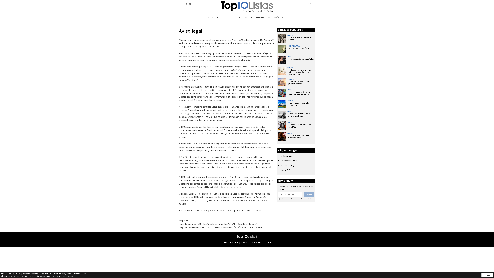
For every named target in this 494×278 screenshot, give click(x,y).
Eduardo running (287, 165)
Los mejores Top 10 (288, 160)
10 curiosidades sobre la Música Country (298, 136)
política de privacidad (303, 199)
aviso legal (234, 242)
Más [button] (284, 17)
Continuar (487, 275)
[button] (180, 4)
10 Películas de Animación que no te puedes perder (298, 93)
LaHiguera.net (286, 156)
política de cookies (67, 276)
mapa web (256, 242)
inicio (225, 242)
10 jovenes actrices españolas (300, 59)
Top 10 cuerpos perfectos (298, 48)
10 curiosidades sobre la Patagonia (298, 104)
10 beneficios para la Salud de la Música (299, 125)
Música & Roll (286, 170)
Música (219, 17)
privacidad (245, 242)
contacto (267, 242)
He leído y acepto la (295, 199)
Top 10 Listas (247, 6)
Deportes (259, 17)
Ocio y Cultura (233, 17)
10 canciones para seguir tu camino (299, 38)
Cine (210, 17)
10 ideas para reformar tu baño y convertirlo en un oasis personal (299, 72)
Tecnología (273, 17)
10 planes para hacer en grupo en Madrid (298, 82)
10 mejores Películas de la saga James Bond (298, 114)
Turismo (247, 17)
